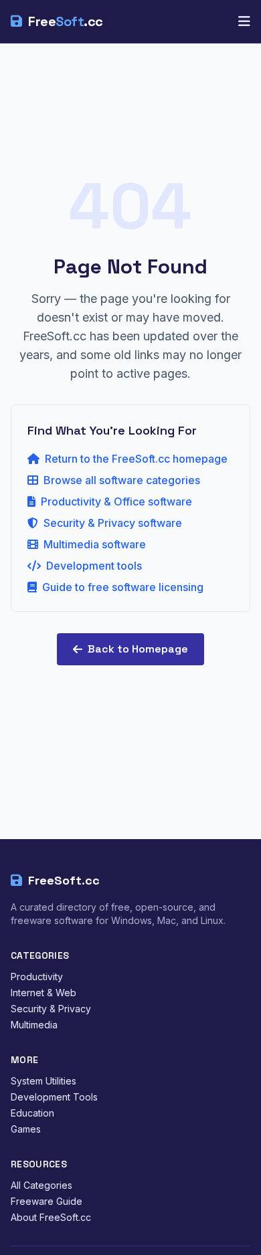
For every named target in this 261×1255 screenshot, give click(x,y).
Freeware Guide (46, 1201)
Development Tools (54, 1097)
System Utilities (43, 1081)
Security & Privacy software (113, 523)
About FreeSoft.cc (51, 1217)
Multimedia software (95, 544)
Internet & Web (43, 992)
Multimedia (34, 1024)
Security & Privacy (51, 1008)
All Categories (41, 1185)
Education (32, 1113)
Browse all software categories (122, 480)
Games (26, 1129)
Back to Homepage (138, 649)
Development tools (94, 565)
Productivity (37, 976)
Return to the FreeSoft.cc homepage (136, 458)
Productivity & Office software (116, 501)
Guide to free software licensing (122, 587)
